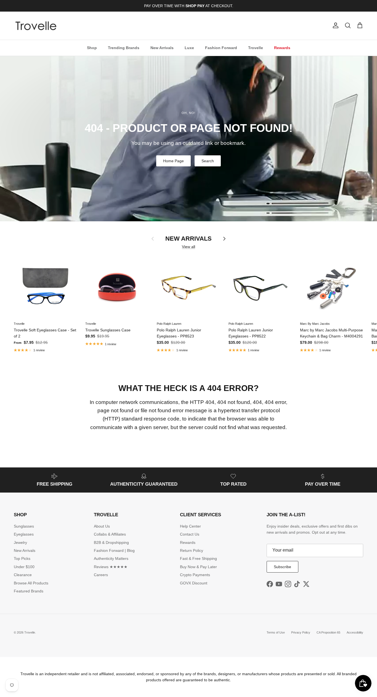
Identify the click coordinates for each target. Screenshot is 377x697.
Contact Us (189, 534)
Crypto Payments (195, 575)
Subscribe (282, 567)
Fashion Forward (221, 47)
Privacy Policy (300, 632)
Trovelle (255, 47)
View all (188, 246)
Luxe (189, 47)
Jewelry (20, 542)
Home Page (173, 161)
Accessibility (355, 632)
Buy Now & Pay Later (198, 567)
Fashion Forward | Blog (114, 550)
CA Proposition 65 (328, 632)
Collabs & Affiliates (110, 534)
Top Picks (22, 558)
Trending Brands (123, 47)
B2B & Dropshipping (111, 542)
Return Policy (191, 550)
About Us (102, 526)
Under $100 (24, 567)
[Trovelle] (36, 25)
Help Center (190, 526)
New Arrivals (162, 47)
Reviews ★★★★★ (111, 567)
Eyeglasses (24, 534)
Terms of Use (276, 632)
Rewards (282, 47)
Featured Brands (28, 591)
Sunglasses (24, 526)
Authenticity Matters (111, 558)
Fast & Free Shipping (198, 558)
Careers (101, 575)
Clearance (23, 575)
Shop (92, 47)
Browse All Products (31, 583)
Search (207, 161)
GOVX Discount (193, 583)
